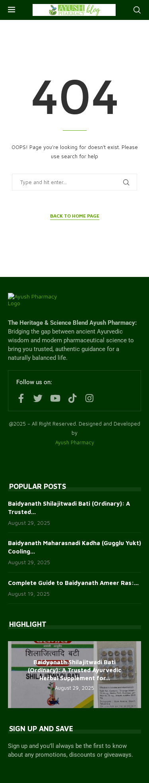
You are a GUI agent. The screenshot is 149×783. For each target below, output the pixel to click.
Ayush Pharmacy (74, 442)
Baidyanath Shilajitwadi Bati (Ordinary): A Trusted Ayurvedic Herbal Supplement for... (74, 670)
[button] (15, 674)
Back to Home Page (74, 216)
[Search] (137, 10)
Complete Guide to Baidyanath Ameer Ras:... (73, 582)
